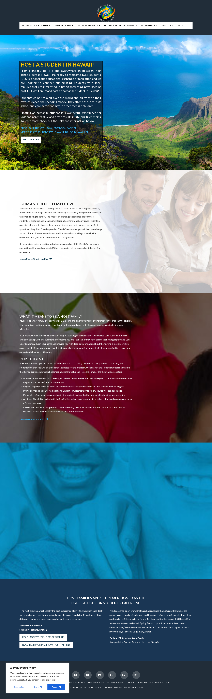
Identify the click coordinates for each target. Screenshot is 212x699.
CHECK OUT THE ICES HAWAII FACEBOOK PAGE (47, 128)
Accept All (56, 687)
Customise (19, 687)
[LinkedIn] (100, 675)
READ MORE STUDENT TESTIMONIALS (43, 637)
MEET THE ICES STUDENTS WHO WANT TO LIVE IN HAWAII (53, 132)
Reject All (37, 687)
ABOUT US (158, 683)
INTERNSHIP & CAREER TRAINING (121, 683)
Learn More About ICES (31, 419)
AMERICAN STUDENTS (95, 683)
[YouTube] (112, 675)
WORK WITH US (144, 683)
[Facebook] (76, 675)
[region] (37, 678)
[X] (88, 675)
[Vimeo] (124, 675)
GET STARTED (31, 139)
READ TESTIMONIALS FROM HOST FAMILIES (46, 644)
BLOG (167, 683)
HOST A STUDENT (75, 683)
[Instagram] (136, 675)
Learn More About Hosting (33, 258)
